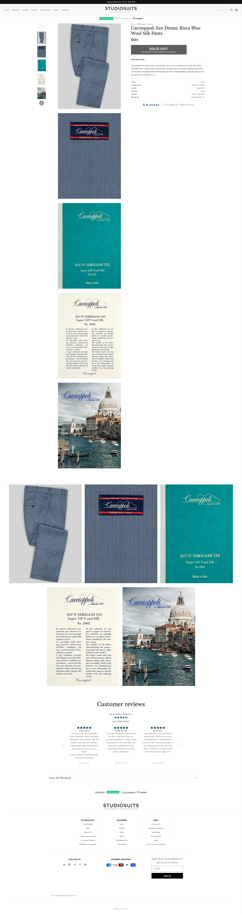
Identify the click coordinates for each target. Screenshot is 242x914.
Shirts (122, 836)
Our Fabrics (121, 844)
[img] (121, 717)
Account (221, 10)
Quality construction (88, 836)
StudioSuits (124, 909)
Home (133, 24)
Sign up (167, 876)
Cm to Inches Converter (155, 844)
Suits (122, 824)
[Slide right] (41, 102)
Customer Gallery (88, 840)
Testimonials (88, 824)
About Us (88, 832)
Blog (88, 828)
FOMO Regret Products (145, 24)
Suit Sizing (156, 832)
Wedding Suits (122, 840)
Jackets (122, 828)
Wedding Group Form (87, 844)
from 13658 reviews (121, 721)
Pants (122, 832)
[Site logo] (121, 807)
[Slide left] (41, 26)
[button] (231, 9)
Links (156, 840)
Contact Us (155, 824)
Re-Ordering (156, 836)
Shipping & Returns (156, 828)
